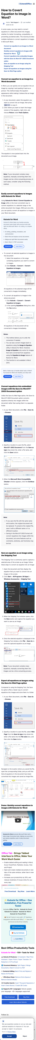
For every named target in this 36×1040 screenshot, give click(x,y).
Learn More (19, 246)
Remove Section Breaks (9, 979)
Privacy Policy (12, 1031)
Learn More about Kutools (18, 1002)
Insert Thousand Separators (24, 983)
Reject (25, 1036)
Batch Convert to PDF (17, 968)
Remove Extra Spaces (22, 977)
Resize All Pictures (7, 974)
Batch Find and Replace (23, 971)
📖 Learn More (18, 939)
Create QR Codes (21, 985)
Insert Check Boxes (7, 985)
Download (8, 246)
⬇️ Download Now (18, 927)
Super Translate (23, 959)
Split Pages (21, 965)
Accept (9, 1036)
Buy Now (21, 891)
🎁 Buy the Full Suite (18, 933)
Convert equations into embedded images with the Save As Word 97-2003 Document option (19, 58)
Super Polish (13, 959)
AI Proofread (13, 962)
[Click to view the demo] (18, 53)
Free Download (10, 891)
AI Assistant (21, 957)
